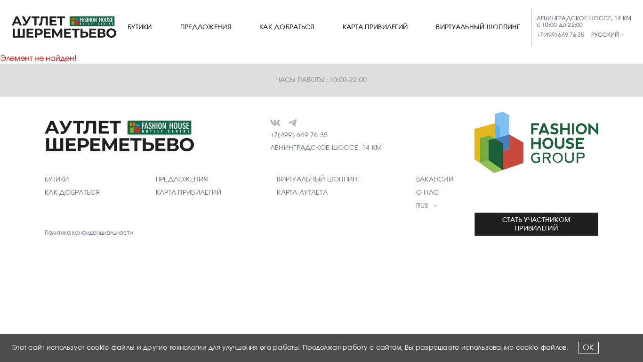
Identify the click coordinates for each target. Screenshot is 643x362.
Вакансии (434, 179)
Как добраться (286, 27)
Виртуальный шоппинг (478, 27)
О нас (427, 192)
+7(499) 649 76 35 (560, 35)
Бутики (140, 27)
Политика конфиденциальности (89, 233)
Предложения (205, 27)
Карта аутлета (302, 192)
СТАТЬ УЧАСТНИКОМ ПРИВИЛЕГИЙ (536, 224)
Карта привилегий (375, 27)
